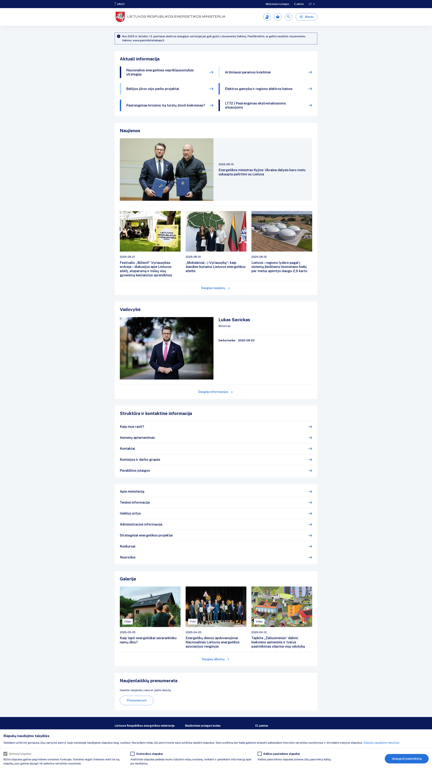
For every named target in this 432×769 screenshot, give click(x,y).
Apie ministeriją (132, 491)
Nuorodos (128, 557)
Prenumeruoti (136, 700)
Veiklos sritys (130, 513)
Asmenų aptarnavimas (137, 438)
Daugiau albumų (213, 659)
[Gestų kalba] (267, 17)
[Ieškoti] (288, 17)
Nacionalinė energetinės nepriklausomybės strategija (160, 72)
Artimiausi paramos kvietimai (248, 72)
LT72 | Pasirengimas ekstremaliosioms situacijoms (255, 105)
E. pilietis (299, 4)
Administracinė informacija (141, 524)
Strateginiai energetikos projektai (146, 535)
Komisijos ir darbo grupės (140, 460)
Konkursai (127, 546)
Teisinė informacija (135, 502)
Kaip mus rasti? (132, 427)
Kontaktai (127, 449)
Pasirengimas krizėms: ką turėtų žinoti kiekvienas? (165, 105)
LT (310, 4)
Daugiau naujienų (213, 288)
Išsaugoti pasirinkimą (407, 758)
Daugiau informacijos (213, 392)
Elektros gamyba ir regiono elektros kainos (258, 89)
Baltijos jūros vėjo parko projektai (152, 89)
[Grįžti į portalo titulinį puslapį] (120, 4)
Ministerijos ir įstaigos (277, 4)
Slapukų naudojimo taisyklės (381, 742)
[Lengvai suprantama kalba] (277, 17)
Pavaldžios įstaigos (135, 470)
